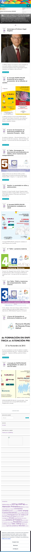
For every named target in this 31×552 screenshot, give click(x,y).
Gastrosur (18, 516)
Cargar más (15, 410)
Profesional (5, 522)
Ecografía (19, 513)
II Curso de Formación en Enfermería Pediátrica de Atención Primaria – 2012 (16, 131)
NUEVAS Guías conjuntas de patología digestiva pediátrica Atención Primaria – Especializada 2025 (14, 15)
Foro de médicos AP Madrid (9, 516)
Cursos (5, 513)
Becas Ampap (25, 506)
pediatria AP (10, 520)
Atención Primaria (10, 506)
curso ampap (23, 511)
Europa (5, 514)
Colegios (12, 508)
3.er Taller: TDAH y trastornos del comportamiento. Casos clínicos (17, 282)
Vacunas (22, 526)
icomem (22, 516)
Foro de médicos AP (21, 515)
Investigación (5, 518)
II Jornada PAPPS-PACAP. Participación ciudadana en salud (16, 206)
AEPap (14, 504)
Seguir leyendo (6, 72)
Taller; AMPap (16, 524)
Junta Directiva (17, 518)
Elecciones (25, 513)
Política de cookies (6, 538)
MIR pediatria (24, 518)
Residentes (17, 522)
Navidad (3, 520)
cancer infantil (5, 508)
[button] (2, 15)
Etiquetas (4, 501)
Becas (21, 507)
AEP (10, 504)
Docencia (12, 513)
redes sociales (10, 522)
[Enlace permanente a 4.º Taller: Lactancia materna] (15, 261)
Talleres (23, 523)
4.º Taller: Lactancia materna (17, 249)
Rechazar (15, 545)
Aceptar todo (15, 542)
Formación (11, 515)
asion (26, 504)
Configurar (15, 548)
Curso (11, 511)
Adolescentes (5, 504)
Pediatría (18, 520)
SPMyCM (9, 523)
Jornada (11, 518)
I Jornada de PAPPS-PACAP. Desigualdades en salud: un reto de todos (16, 364)
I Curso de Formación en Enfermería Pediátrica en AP (16, 317)
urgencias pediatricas (12, 525)
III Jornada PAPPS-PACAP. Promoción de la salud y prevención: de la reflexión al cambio (14, 80)
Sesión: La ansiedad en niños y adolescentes (18, 186)
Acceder (4, 425)
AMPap (21, 504)
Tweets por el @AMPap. (7, 432)
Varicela (26, 525)
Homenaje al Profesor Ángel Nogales (16, 29)
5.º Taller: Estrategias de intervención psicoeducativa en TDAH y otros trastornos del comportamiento (15, 153)
